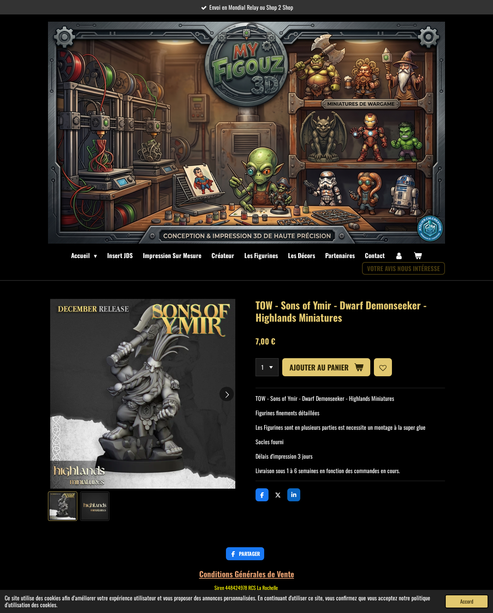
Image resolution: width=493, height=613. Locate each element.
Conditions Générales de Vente (246, 573)
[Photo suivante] (226, 394)
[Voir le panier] (417, 255)
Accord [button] (466, 601)
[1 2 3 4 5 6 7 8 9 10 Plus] (267, 367)
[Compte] (399, 255)
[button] (62, 506)
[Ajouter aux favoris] (383, 367)
